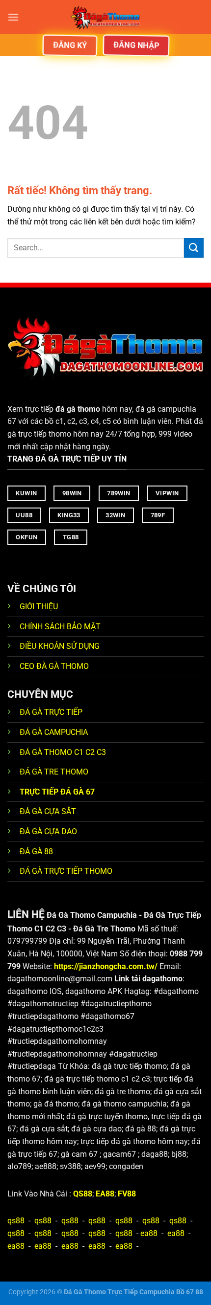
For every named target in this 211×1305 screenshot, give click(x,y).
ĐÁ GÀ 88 (36, 851)
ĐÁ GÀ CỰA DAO (48, 831)
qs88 (16, 1220)
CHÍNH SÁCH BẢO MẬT (60, 626)
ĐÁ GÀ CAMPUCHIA (54, 732)
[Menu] (13, 17)
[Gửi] (194, 247)
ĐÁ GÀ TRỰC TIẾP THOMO (66, 871)
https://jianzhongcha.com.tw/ (106, 966)
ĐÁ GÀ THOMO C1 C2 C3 (63, 752)
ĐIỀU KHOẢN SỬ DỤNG (60, 646)
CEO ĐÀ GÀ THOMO (54, 666)
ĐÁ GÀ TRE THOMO (54, 771)
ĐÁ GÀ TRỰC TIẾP (52, 712)
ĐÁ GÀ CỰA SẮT (48, 811)
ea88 (149, 1233)
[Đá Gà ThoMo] (105, 17)
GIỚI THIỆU (39, 606)
